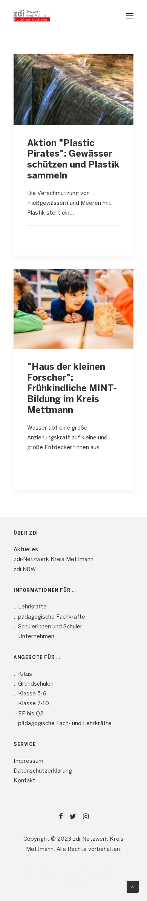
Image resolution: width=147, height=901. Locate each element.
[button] (129, 16)
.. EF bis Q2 (28, 714)
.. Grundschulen (34, 684)
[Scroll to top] (133, 886)
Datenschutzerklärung (43, 771)
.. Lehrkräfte (30, 607)
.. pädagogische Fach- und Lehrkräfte (63, 723)
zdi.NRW (25, 569)
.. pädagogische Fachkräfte (49, 617)
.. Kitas (23, 674)
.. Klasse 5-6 (30, 694)
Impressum (28, 761)
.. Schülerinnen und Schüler (48, 627)
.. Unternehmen (34, 636)
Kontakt (24, 781)
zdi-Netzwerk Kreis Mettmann (53, 559)
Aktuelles (26, 549)
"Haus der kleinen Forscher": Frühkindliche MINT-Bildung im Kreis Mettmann (72, 389)
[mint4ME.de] (32, 15)
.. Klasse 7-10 (31, 703)
